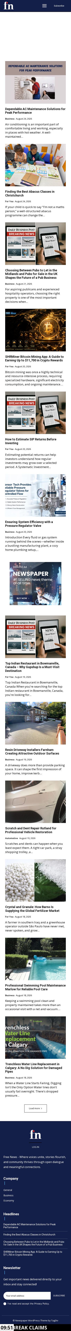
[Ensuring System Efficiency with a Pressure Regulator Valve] (35, 495)
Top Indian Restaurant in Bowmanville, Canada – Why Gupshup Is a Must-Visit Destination (32, 667)
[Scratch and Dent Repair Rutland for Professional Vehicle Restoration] (35, 802)
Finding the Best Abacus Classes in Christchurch (29, 1234)
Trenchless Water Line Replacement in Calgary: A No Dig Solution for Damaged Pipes (33, 1067)
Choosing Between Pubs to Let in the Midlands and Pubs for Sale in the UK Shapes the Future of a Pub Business (31, 273)
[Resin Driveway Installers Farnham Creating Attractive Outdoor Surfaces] (35, 723)
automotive (11, 838)
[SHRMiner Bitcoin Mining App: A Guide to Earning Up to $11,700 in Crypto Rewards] (35, 330)
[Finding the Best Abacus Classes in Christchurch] (35, 165)
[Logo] (8, 5)
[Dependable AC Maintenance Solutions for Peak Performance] (35, 82)
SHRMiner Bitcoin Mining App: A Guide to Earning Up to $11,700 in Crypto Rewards (34, 358)
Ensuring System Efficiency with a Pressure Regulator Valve (29, 524)
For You (9, 201)
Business (9, 118)
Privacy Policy (41, 1303)
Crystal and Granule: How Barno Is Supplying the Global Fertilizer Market (32, 909)
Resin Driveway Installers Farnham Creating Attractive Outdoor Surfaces (32, 751)
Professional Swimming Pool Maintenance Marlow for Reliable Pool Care (35, 987)
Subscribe (59, 1295)
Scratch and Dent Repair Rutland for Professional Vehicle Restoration (30, 830)
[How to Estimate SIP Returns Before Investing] (35, 413)
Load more (34, 1108)
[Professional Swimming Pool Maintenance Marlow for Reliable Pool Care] (35, 959)
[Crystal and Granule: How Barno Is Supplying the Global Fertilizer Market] (35, 880)
